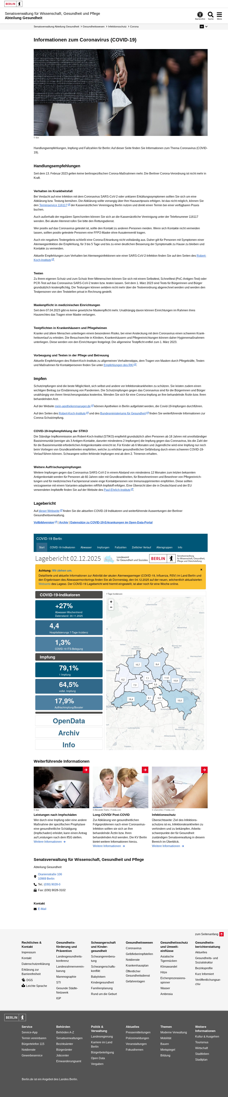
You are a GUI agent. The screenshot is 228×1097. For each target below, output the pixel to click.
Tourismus (201, 1042)
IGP (58, 998)
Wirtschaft (201, 1048)
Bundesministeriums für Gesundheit (123, 413)
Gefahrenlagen (135, 981)
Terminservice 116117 (53, 205)
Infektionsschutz (117, 26)
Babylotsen (98, 976)
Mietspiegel (167, 1049)
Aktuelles (201, 952)
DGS (29, 980)
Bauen (164, 1043)
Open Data (98, 1058)
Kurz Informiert (204, 974)
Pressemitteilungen (138, 1032)
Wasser (165, 988)
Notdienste (133, 959)
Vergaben (97, 1063)
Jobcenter (62, 1055)
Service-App (29, 1032)
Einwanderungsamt (68, 1061)
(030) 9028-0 (52, 884)
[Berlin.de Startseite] (13, 4)
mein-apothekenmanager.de (73, 406)
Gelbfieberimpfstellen (139, 954)
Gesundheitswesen (94, 26)
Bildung (165, 1055)
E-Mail (42, 909)
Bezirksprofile (204, 968)
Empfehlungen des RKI (118, 365)
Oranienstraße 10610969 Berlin (50, 876)
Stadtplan (201, 1059)
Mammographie (66, 976)
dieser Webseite (49, 510)
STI (58, 982)
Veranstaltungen (136, 1043)
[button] (203, 26)
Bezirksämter (64, 1043)
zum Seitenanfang (206, 934)
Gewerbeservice (32, 1055)
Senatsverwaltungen (69, 1038)
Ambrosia (166, 994)
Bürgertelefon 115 (33, 1043)
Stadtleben (202, 1053)
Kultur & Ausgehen (207, 1036)
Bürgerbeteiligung (102, 1052)
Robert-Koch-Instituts (72, 413)
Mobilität (165, 1038)
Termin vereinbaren (34, 1038)
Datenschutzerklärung (36, 963)
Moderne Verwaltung (173, 1032)
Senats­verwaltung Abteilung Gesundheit (56, 26)
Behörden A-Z (65, 1032)
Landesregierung (102, 1036)
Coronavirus (133, 948)
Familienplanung (102, 988)
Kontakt (26, 958)
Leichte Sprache (36, 985)
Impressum (29, 952)
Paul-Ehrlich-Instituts (117, 489)
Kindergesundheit (102, 982)
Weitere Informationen (48, 841)
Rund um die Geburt (104, 994)
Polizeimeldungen (137, 1038)
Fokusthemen (134, 1049)
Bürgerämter (64, 1049)
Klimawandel (168, 966)
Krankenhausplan (137, 965)
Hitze (163, 972)
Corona (134, 26)
